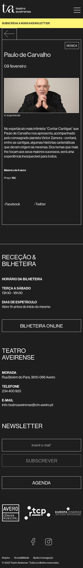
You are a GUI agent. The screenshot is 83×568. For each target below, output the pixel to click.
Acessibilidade (21, 557)
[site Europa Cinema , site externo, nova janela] (68, 518)
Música (72, 45)
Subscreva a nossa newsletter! (26, 23)
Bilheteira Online (41, 326)
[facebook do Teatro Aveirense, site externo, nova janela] (33, 544)
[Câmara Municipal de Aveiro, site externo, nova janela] (10, 520)
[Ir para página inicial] (16, 8)
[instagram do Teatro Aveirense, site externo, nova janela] (48, 544)
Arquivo (6, 557)
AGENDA (41, 483)
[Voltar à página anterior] (9, 36)
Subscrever (41, 460)
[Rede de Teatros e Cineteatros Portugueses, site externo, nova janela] (37, 518)
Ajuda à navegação (43, 557)
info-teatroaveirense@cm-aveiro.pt (27, 405)
